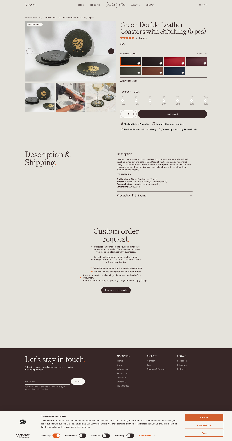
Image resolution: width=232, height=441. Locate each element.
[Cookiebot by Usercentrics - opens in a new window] (23, 436)
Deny (204, 433)
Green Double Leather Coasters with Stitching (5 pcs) (68, 17)
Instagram (182, 365)
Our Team (121, 377)
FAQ (149, 365)
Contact (150, 5)
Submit (77, 381)
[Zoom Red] (184, 65)
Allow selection (204, 425)
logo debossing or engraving (147, 184)
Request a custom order (116, 290)
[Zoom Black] (140, 65)
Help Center (94, 5)
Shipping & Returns (156, 369)
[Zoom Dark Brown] (162, 65)
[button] (30, 5)
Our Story (121, 381)
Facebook (182, 360)
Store (81, 5)
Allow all (204, 417)
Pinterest (181, 369)
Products (36, 17)
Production (122, 373)
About (134, 5)
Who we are (122, 369)
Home (28, 17)
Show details (145, 436)
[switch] (82, 435)
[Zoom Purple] (206, 65)
